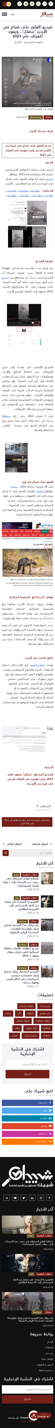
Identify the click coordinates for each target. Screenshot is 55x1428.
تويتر (45, 1110)
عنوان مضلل (22, 1021)
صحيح (14, 1035)
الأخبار (18, 42)
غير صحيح (45, 1013)
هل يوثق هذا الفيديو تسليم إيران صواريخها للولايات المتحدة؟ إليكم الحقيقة (21, 929)
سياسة (23, 921)
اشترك (27, 1074)
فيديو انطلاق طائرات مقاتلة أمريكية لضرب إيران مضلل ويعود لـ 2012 (21, 952)
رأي (19, 1013)
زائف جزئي (31, 1028)
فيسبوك (43, 1103)
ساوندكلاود (42, 1141)
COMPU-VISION (27, 1421)
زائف (17, 1028)
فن (16, 898)
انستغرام (43, 1134)
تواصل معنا (47, 1359)
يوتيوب (44, 1126)
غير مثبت (45, 1006)
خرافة (30, 1013)
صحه (16, 874)
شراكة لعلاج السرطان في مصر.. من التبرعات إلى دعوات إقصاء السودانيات (20, 882)
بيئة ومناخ (35, 117)
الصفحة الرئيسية (33, 42)
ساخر (8, 1013)
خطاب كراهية (29, 874)
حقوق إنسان (26, 1006)
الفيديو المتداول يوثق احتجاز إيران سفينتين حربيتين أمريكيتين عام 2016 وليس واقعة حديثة (21, 977)
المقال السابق (40, 844)
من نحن (49, 1353)
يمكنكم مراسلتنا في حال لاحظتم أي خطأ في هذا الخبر (27, 822)
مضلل (48, 117)
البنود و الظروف (44, 1364)
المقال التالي (14, 844)
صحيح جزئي (30, 1035)
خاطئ (46, 1035)
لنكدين (44, 1118)
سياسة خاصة (46, 1370)
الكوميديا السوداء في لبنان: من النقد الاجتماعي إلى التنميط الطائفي (21, 905)
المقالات (48, 1347)
